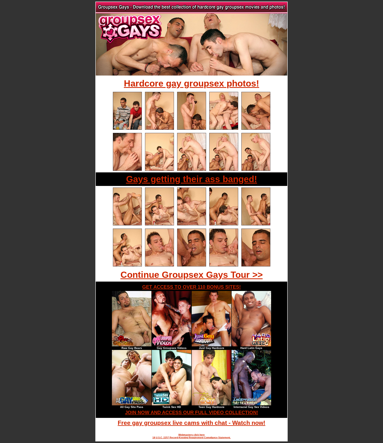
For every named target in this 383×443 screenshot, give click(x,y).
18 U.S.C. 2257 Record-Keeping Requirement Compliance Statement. (191, 437)
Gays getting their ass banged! (191, 179)
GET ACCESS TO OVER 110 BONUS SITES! (191, 287)
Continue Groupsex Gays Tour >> (191, 275)
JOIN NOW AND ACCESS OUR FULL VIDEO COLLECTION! (191, 412)
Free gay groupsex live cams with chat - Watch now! (191, 422)
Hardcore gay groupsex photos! (191, 83)
